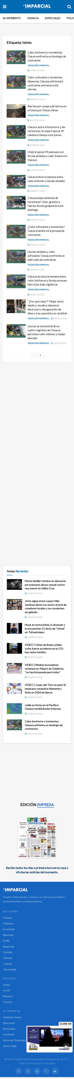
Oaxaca (33, 18)
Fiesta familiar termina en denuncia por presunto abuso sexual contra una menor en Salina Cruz (45, 584)
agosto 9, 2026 (60, 318)
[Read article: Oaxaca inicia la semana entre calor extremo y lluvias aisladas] (16, 182)
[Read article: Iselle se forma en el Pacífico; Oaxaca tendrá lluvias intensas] (14, 708)
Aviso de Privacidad (14, 1040)
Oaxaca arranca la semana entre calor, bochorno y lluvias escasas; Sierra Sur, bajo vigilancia (47, 280)
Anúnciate (9, 1028)
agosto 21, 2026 (37, 99)
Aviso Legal (9, 1045)
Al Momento (12, 18)
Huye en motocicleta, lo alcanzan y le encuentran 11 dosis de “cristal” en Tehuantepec (45, 628)
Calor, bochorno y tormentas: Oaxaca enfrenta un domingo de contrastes (47, 56)
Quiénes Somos (12, 1017)
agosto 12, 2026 (37, 269)
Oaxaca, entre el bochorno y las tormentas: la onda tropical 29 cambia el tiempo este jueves (46, 131)
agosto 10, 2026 (37, 294)
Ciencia (7, 957)
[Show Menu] (4, 6)
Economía (8, 929)
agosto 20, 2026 (37, 145)
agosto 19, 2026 (37, 170)
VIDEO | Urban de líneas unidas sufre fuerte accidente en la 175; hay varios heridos (44, 648)
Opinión (8, 952)
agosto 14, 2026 (37, 245)
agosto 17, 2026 (37, 191)
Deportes (8, 946)
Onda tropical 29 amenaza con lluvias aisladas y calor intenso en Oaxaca (47, 156)
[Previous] (34, 355)
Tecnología (9, 969)
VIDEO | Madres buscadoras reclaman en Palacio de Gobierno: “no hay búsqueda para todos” (44, 668)
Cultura (7, 963)
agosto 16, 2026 (37, 220)
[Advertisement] (37, 404)
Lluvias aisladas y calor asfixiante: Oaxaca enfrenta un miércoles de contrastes (46, 255)
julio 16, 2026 (59, 343)
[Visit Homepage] (37, 6)
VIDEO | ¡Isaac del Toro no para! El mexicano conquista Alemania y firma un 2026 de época (45, 688)
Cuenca (7, 1001)
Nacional (8, 935)
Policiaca (8, 923)
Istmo (6, 984)
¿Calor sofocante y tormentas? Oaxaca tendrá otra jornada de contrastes (46, 230)
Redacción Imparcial (38, 65)
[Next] (40, 355)
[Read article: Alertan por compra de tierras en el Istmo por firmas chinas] (16, 111)
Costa (6, 990)
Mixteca (8, 996)
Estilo (6, 940)
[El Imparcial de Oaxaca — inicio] (37, 890)
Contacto (8, 1034)
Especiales (52, 18)
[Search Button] (69, 6)
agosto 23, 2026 (37, 70)
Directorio (9, 1023)
